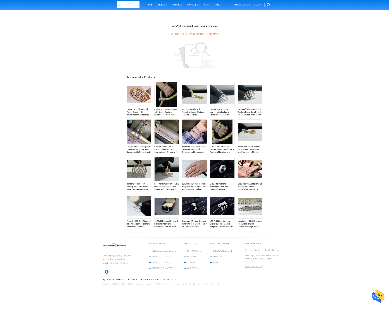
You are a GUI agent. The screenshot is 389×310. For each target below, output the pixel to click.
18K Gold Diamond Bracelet (164, 257)
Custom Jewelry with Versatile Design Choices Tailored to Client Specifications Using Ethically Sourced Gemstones (193, 112)
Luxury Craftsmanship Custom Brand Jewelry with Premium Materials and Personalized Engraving (222, 149)
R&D (215, 262)
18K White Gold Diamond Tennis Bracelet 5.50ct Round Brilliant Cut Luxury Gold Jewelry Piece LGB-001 (138, 112)
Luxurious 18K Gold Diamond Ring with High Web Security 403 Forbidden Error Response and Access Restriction (194, 224)
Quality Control (113, 280)
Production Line (222, 251)
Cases (218, 5)
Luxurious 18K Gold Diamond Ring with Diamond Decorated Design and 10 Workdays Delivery (250, 224)
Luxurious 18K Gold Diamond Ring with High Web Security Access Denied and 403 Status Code (194, 187)
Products (162, 5)
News (207, 5)
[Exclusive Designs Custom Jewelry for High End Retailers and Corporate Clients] (194, 143)
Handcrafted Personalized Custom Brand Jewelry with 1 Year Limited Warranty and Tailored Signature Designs (250, 112)
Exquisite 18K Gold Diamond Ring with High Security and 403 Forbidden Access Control (139, 224)
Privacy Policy (149, 280)
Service (191, 262)
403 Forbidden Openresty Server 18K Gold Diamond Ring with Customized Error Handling (222, 224)
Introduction (194, 251)
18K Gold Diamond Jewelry (164, 251)
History (191, 257)
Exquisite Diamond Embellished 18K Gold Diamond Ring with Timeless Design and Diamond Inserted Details (221, 187)
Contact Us (193, 5)
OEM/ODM (218, 257)
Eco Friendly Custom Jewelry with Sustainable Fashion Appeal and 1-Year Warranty (166, 186)
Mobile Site (169, 280)
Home (149, 5)
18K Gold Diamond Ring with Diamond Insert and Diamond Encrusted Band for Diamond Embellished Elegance (166, 224)
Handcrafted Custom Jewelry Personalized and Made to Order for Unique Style (137, 187)
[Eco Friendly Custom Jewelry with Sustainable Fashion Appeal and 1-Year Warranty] (167, 180)
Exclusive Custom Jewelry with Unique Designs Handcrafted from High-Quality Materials (165, 112)
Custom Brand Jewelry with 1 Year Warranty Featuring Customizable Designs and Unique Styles (138, 149)
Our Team (192, 268)
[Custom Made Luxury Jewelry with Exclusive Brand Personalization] (222, 106)
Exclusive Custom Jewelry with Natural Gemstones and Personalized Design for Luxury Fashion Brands (250, 149)
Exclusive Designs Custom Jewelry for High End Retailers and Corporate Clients (193, 149)
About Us (177, 5)
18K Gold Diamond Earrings (164, 268)
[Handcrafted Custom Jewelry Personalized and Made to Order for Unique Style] (139, 180)
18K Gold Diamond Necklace (164, 262)
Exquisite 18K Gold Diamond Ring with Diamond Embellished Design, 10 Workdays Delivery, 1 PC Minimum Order (250, 187)
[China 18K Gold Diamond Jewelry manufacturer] (128, 4)
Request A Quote (242, 5)
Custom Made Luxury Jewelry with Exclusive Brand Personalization (219, 112)
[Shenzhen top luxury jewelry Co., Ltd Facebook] (108, 272)
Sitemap (132, 280)
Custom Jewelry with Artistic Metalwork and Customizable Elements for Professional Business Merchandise (166, 149)
